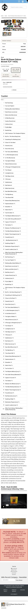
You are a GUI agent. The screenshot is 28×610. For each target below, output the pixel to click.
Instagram (14, 571)
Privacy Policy (5, 590)
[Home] (4, 7)
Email (14, 574)
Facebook (14, 568)
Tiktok (14, 573)
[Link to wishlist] (19, 1)
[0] (26, 2)
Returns (22, 589)
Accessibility (14, 594)
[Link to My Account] (23, 1)
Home (2, 15)
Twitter (14, 570)
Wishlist (14, 90)
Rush (6, 15)
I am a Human (19, 580)
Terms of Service (14, 590)
